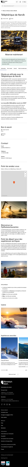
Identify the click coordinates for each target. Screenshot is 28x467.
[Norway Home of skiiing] (3, 463)
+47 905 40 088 (4, 152)
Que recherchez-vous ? (9, 6)
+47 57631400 (9, 392)
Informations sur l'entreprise (7, 433)
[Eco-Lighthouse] (8, 463)
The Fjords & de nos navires (7, 438)
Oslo (2, 425)
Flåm (2, 423)
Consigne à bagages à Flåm (7, 414)
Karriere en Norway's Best (6, 441)
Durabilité (3, 436)
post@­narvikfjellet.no (5, 147)
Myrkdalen (3, 428)
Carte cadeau (4, 417)
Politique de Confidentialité (7, 455)
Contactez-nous (4, 412)
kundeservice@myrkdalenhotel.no (11, 400)
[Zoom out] (25, 174)
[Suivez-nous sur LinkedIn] (9, 404)
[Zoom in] (25, 172)
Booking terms (4, 458)
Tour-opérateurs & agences (7, 446)
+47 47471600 (9, 399)
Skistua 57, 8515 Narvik (6, 158)
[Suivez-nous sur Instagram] (7, 404)
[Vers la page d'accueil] (5, 2)
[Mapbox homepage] (4, 195)
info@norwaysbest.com (9, 394)
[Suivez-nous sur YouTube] (4, 404)
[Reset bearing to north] (25, 176)
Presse (2, 449)
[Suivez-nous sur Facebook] (2, 404)
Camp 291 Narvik (5, 360)
